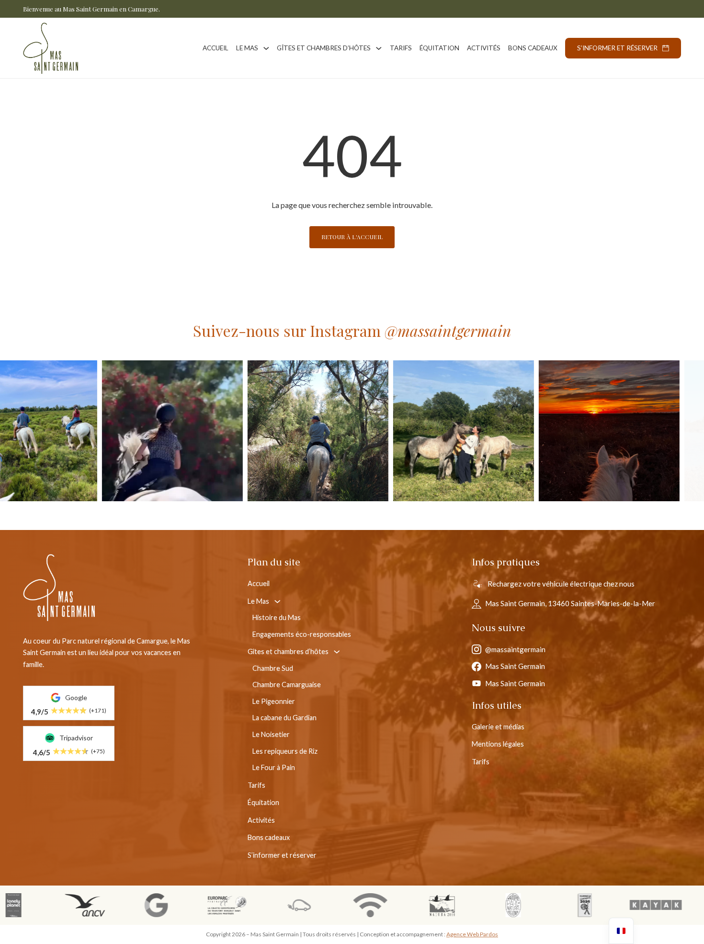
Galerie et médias (498, 727)
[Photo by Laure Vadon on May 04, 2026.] (340, 430)
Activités (483, 48)
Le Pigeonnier (273, 701)
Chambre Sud (272, 668)
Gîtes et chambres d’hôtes (324, 48)
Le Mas (247, 48)
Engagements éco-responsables (301, 634)
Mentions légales (498, 744)
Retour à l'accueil (352, 237)
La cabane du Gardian (284, 718)
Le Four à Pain (273, 767)
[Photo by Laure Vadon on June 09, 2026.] (195, 430)
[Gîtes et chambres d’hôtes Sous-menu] (378, 48)
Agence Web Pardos (472, 934)
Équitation (439, 48)
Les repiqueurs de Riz (285, 751)
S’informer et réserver (617, 48)
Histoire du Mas (276, 617)
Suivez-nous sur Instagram (352, 330)
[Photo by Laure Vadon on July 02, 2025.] (631, 430)
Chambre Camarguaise (286, 684)
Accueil (215, 48)
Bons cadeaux (532, 48)
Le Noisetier (271, 734)
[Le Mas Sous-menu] (266, 48)
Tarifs (401, 48)
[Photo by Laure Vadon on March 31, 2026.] (486, 430)
